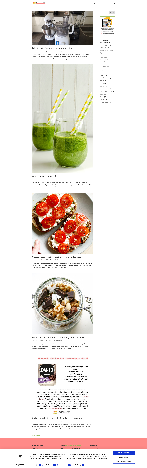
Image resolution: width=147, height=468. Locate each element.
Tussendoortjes (59, 340)
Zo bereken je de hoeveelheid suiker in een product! (58, 418)
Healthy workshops (60, 259)
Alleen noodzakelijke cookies (124, 461)
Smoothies (58, 179)
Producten (85, 3)
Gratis (98, 3)
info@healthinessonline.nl (73, 445)
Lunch (102, 94)
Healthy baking (104, 89)
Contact (110, 3)
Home (79, 3)
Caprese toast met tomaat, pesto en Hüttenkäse (56, 257)
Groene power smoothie (44, 176)
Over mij (92, 3)
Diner (101, 83)
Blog (103, 3)
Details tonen (92, 465)
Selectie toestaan (123, 457)
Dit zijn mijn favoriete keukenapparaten (52, 48)
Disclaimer (93, 445)
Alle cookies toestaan (124, 452)
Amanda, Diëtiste (39, 51)
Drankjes (102, 86)
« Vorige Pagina (36, 435)
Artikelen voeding (57, 51)
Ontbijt (102, 97)
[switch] (55, 465)
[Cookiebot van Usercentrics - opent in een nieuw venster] (20, 465)
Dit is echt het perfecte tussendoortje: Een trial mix (58, 337)
